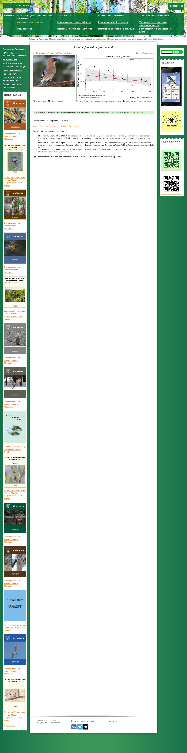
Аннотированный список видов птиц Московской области (15, 627)
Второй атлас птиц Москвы (111, 15)
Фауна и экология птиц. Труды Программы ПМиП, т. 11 (14, 449)
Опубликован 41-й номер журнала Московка (12, 269)
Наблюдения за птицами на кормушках (116, 29)
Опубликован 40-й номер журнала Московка (12, 360)
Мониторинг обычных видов (29, 22)
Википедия (41, 102)
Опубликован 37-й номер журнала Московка (12, 583)
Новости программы (12, 70)
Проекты (43, 39)
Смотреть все (10, 726)
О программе (22, 5)
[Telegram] (80, 729)
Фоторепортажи (10, 59)
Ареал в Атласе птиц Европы (140, 102)
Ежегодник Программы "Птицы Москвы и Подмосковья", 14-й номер (14, 494)
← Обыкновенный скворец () (53, 53)
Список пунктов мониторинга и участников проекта (56, 126)
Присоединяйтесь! (11, 74)
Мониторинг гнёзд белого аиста (113, 22)
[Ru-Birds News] (85, 729)
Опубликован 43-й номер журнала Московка (12, 136)
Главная (32, 39)
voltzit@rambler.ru (136, 112)
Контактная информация (14, 66)
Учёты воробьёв (24, 29)
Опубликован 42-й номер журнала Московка (12, 225)
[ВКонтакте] (74, 729)
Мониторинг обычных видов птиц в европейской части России (77, 39)
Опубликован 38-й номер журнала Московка (12, 539)
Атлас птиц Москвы (66, 15)
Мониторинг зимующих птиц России (74, 22)
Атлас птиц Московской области (154, 15)
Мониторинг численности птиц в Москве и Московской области (135, 39)
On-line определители (13, 63)
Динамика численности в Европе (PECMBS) (100, 102)
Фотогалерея (176, 5)
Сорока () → (144, 53)
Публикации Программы (14, 49)
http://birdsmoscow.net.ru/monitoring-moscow (55, 152)
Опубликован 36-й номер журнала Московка (12, 671)
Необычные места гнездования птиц (74, 29)
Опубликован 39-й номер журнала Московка (12, 404)
